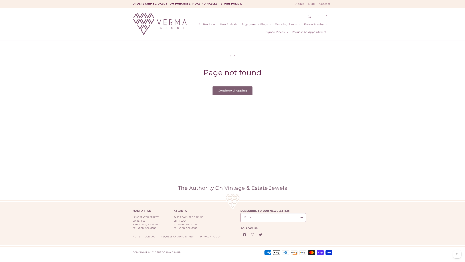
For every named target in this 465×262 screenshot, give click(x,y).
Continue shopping (232, 90)
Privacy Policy (210, 236)
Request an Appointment (178, 236)
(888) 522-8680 (147, 228)
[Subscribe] (302, 217)
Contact (150, 236)
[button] (310, 17)
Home (136, 236)
